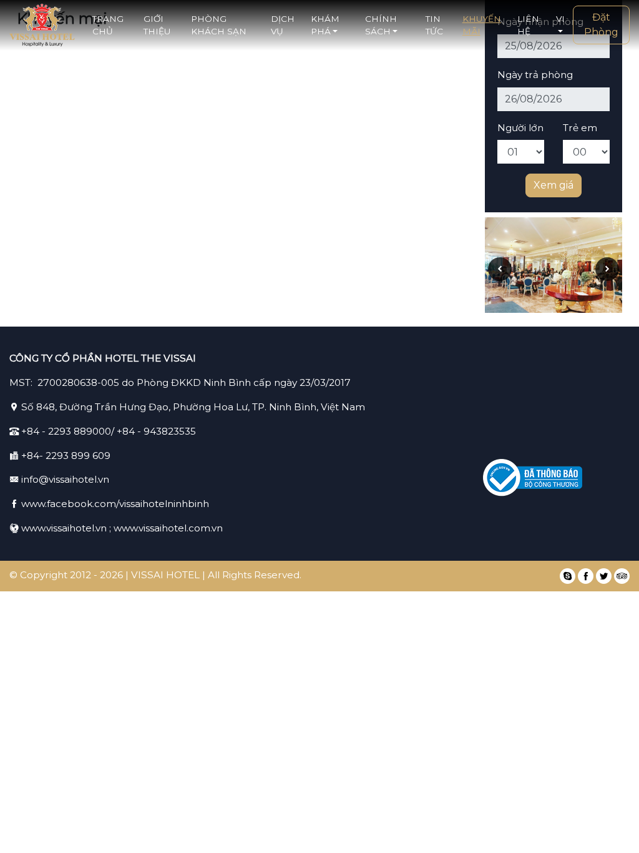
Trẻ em (580, 128)
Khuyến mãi (481, 25)
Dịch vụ (283, 25)
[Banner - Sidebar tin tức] (553, 265)
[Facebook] (585, 576)
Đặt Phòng (601, 24)
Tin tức (434, 25)
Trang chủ (108, 25)
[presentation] (500, 269)
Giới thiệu (157, 25)
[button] (561, 25)
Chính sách (381, 25)
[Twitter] (604, 576)
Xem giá (553, 185)
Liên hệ (528, 25)
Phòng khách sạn (218, 25)
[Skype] (567, 576)
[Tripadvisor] (622, 576)
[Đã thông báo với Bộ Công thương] (533, 477)
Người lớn (520, 128)
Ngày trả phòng (535, 75)
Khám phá (325, 25)
